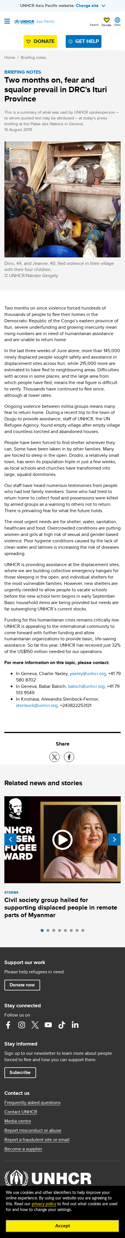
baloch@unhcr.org (86, 686)
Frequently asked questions (32, 1102)
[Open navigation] (7, 22)
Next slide (114, 839)
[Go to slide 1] (44, 932)
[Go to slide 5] (67, 932)
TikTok (61, 1025)
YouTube (48, 1025)
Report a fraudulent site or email (36, 1140)
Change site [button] (87, 5)
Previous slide (10, 839)
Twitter (35, 1025)
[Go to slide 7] (78, 932)
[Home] (34, 22)
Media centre (17, 1121)
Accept (62, 1226)
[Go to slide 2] (49, 932)
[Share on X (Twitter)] (54, 757)
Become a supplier (23, 1149)
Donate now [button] (22, 984)
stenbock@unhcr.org (37, 705)
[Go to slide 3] (55, 932)
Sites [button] (117, 25)
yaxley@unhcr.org (88, 673)
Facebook (8, 1025)
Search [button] (94, 25)
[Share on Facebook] (69, 757)
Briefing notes (33, 57)
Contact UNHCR (20, 1112)
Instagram (21, 1025)
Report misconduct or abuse (32, 1130)
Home (9, 57)
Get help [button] (87, 41)
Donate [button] (106, 25)
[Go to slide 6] (73, 932)
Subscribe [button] (20, 1072)
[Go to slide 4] (61, 932)
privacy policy (44, 1204)
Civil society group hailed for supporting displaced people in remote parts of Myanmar (60, 907)
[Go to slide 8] (84, 932)
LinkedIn (75, 1025)
